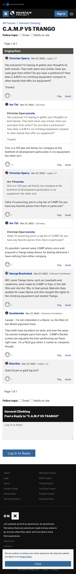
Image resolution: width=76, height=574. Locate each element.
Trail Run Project (47, 488)
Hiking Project (46, 483)
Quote (68, 96)
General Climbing (29, 23)
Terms (45, 569)
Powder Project (46, 493)
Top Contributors (12, 498)
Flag (59, 96)
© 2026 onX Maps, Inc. (29, 569)
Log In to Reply (19, 453)
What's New (10, 493)
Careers (8, 546)
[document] (38, 559)
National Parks (46, 498)
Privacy (54, 569)
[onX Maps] (11, 518)
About (7, 472)
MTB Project (45, 478)
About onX (9, 541)
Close (38, 563)
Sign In (61, 13)
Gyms (7, 483)
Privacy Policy (26, 557)
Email (25, 35)
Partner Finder (11, 488)
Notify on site (41, 35)
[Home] (19, 14)
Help (6, 478)
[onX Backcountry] (13, 4)
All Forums (9, 23)
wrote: (31, 113)
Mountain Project (47, 472)
